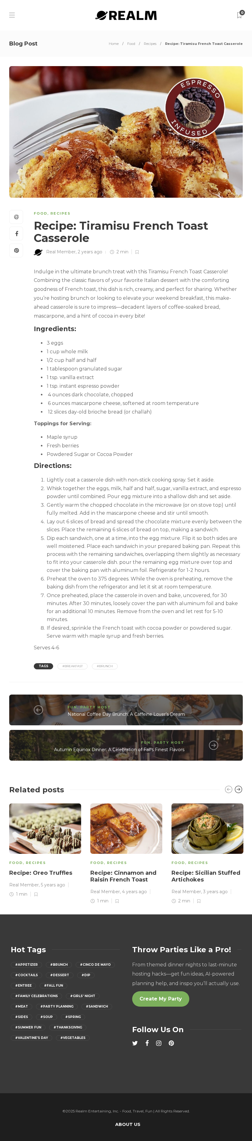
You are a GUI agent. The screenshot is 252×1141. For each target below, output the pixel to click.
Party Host (95, 707)
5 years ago (53, 885)
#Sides (21, 1017)
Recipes (150, 44)
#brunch (105, 666)
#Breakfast (72, 666)
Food (131, 44)
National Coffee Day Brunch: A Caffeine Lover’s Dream (126, 714)
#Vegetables (72, 1038)
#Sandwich (97, 1006)
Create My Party (161, 999)
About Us (127, 1124)
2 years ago (90, 252)
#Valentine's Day (31, 1038)
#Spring (73, 1017)
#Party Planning (56, 1006)
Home (114, 44)
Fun (72, 707)
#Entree (23, 986)
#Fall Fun (53, 986)
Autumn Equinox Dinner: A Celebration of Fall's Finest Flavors (119, 749)
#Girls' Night (82, 996)
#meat (21, 1006)
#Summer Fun (28, 1027)
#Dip (85, 975)
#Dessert (59, 975)
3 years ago (215, 891)
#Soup (46, 1017)
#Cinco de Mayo (95, 965)
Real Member (61, 252)
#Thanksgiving (67, 1027)
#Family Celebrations (36, 996)
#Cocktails (26, 975)
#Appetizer (26, 965)
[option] (45, 849)
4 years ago (134, 891)
